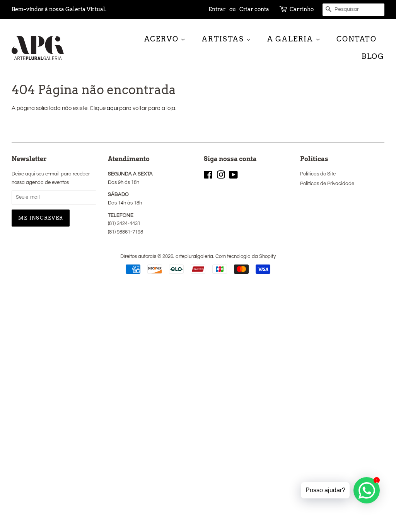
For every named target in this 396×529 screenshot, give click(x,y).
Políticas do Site (318, 174)
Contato (356, 39)
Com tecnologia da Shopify (245, 256)
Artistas (224, 39)
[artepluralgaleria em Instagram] (221, 176)
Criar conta (254, 9)
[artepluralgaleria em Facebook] (208, 176)
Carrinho (302, 9)
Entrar (217, 9)
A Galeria (291, 39)
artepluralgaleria (194, 256)
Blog (373, 56)
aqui (112, 108)
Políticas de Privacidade (327, 183)
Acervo (162, 39)
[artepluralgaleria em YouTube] (233, 176)
